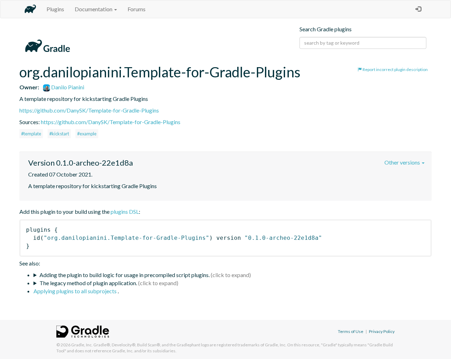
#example (87, 133)
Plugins (55, 9)
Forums (137, 9)
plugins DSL (125, 211)
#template (31, 133)
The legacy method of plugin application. (88, 283)
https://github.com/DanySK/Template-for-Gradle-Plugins (89, 110)
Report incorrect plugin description (395, 69)
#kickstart (59, 133)
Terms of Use (350, 331)
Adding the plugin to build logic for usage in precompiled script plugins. (124, 274)
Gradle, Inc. (82, 344)
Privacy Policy (382, 331)
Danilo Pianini (67, 87)
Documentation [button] (94, 9)
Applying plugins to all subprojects (75, 291)
